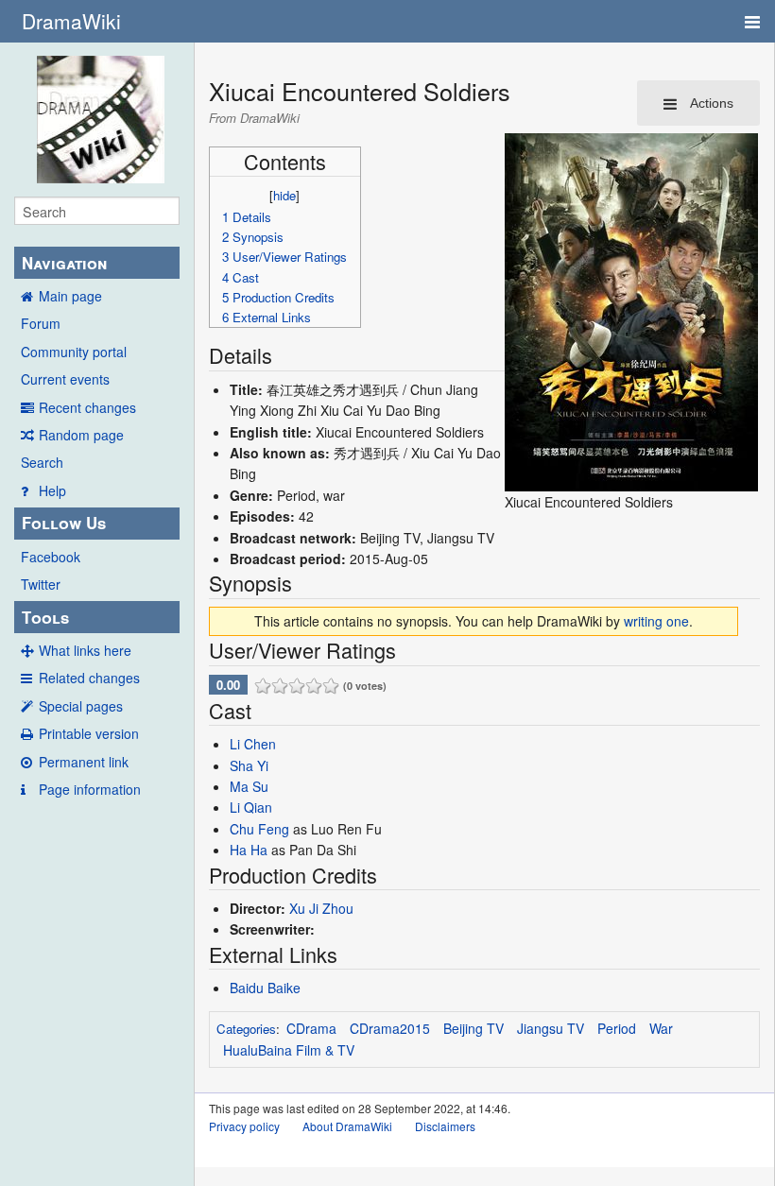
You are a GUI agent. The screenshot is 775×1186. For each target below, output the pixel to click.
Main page (70, 295)
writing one (656, 620)
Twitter (40, 584)
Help (52, 490)
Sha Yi (249, 765)
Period (616, 1028)
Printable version (89, 733)
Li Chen (253, 743)
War (661, 1028)
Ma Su (249, 786)
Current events (65, 379)
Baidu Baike (265, 987)
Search (42, 462)
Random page (81, 434)
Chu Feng (259, 828)
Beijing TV (473, 1028)
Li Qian (251, 807)
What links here (85, 650)
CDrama (311, 1028)
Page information (90, 789)
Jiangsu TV (550, 1028)
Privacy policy (244, 1126)
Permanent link (84, 761)
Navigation (64, 262)
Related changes (89, 677)
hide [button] (284, 195)
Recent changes (87, 407)
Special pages (81, 705)
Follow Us (64, 522)
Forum (40, 323)
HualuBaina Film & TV (288, 1049)
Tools (45, 617)
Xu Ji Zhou (321, 908)
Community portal (74, 351)
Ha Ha (248, 849)
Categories (246, 1029)
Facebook (50, 556)
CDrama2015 (390, 1028)
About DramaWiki (347, 1126)
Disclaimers (445, 1126)
